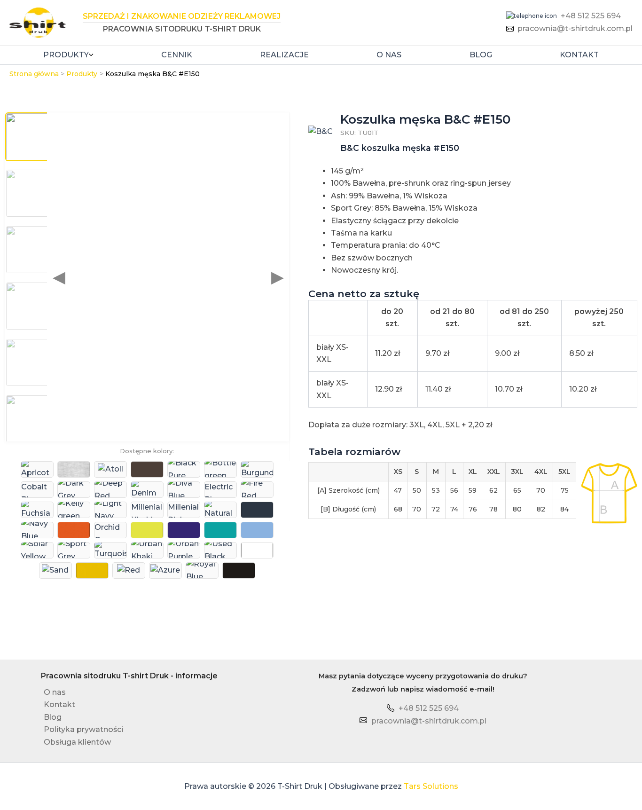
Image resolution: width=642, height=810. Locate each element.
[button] (91, 55)
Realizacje (284, 54)
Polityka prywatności (83, 729)
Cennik (176, 54)
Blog (481, 54)
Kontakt (579, 54)
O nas (388, 54)
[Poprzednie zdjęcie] (58, 276)
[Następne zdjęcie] (277, 276)
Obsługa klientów (77, 742)
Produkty (66, 54)
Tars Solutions (431, 786)
